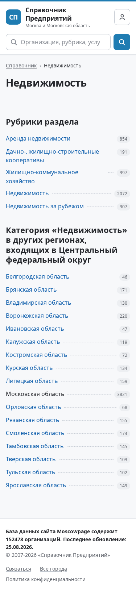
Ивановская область (35, 329)
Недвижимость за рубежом (45, 206)
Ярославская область (36, 485)
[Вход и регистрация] (122, 17)
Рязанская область (32, 420)
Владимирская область (38, 302)
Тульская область (30, 472)
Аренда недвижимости (38, 138)
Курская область (29, 368)
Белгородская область (38, 276)
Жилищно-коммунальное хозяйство (42, 176)
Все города (53, 568)
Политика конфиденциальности (46, 579)
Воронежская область (37, 316)
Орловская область (33, 407)
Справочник (21, 65)
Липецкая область (32, 381)
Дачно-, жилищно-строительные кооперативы (52, 155)
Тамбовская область (35, 446)
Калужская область (33, 342)
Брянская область (31, 289)
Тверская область (31, 459)
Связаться (18, 568)
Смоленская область (35, 433)
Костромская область (36, 355)
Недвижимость (27, 193)
